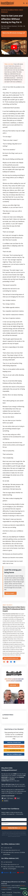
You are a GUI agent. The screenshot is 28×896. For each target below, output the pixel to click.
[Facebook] (11, 661)
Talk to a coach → (10, 593)
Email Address (5, 823)
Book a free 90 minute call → (11, 658)
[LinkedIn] (14, 661)
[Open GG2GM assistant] (25, 893)
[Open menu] (27, 3)
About (3, 892)
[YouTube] (7, 661)
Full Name (4, 819)
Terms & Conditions (7, 895)
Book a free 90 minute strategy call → (14, 34)
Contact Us (9, 892)
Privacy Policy (16, 892)
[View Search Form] (24, 3)
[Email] (4, 661)
